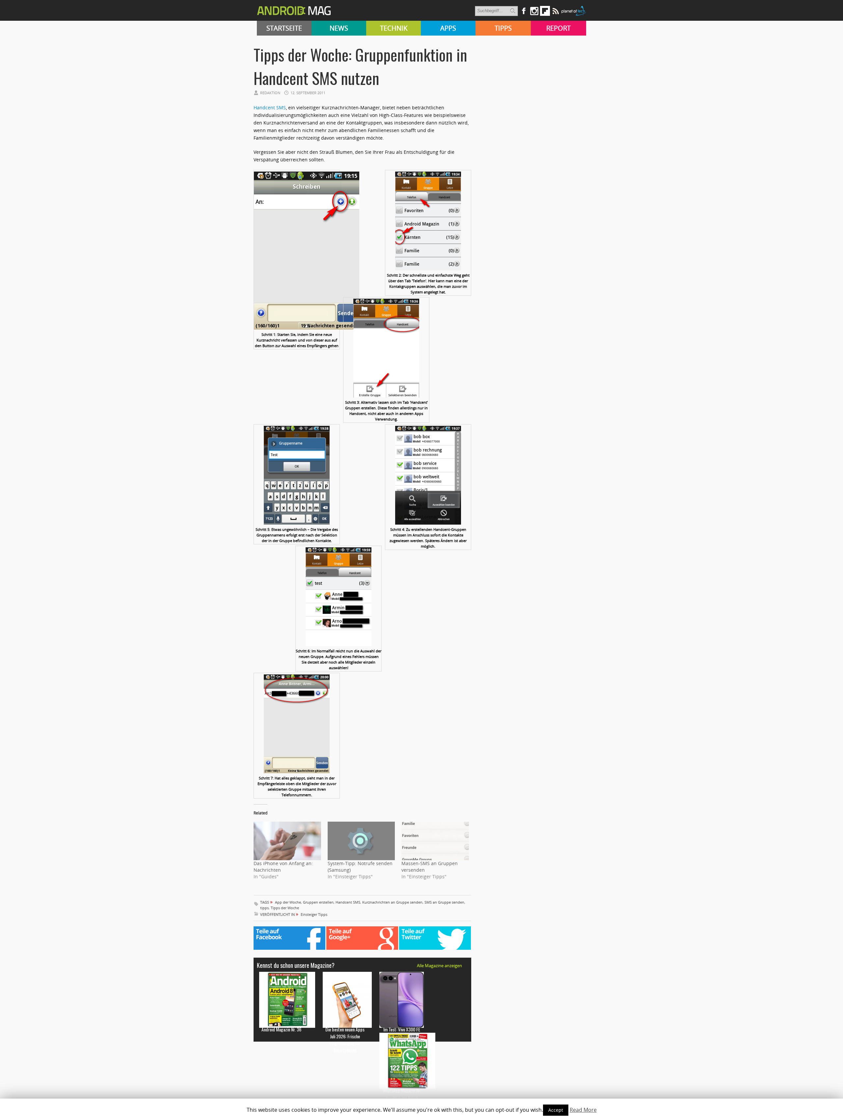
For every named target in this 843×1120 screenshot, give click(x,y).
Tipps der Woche (285, 907)
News (339, 28)
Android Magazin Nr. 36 (281, 1029)
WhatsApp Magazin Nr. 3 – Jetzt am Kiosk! (401, 1094)
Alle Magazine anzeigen (439, 966)
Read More (583, 1109)
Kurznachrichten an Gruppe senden (392, 902)
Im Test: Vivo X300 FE (401, 1029)
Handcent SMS (270, 107)
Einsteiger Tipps (314, 914)
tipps (264, 907)
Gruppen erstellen (318, 902)
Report (558, 28)
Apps (448, 28)
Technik (393, 28)
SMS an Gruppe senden (444, 902)
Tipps (503, 28)
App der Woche (288, 902)
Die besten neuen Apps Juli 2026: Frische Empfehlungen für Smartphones (345, 1039)
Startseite (284, 28)
